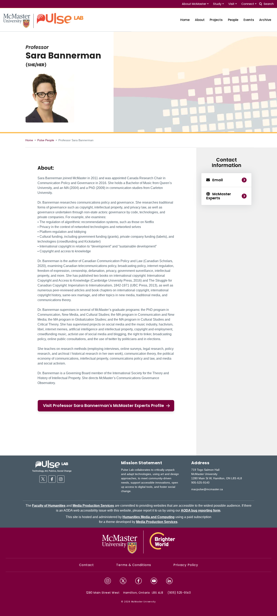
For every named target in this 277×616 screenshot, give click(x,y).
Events (249, 20)
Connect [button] (247, 4)
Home (185, 20)
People (233, 20)
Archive (265, 20)
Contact (86, 565)
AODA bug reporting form (200, 510)
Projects (216, 20)
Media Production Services (93, 505)
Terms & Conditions (133, 565)
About (200, 20)
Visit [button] (231, 4)
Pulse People (45, 140)
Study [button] (217, 4)
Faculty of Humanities (48, 505)
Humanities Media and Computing (148, 517)
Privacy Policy (185, 565)
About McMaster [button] (194, 4)
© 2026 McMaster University (138, 601)
